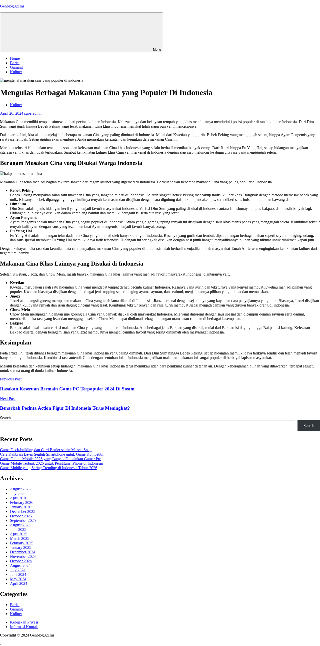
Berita (15, 63)
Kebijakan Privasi (24, 622)
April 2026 (18, 498)
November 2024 (23, 556)
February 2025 (21, 543)
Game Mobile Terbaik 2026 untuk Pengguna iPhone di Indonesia (51, 463)
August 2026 (20, 489)
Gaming (16, 67)
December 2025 (22, 511)
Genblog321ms (12, 6)
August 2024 (20, 565)
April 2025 (18, 534)
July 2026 (18, 493)
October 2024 (21, 561)
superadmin (33, 113)
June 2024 (18, 574)
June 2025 (18, 529)
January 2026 (20, 507)
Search (5, 418)
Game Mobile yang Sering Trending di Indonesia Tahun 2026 (48, 468)
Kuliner (16, 72)
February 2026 (21, 502)
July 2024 (18, 570)
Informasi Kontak (24, 627)
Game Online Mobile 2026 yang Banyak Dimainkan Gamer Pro (50, 459)
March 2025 (19, 538)
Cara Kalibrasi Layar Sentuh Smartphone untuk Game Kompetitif (52, 454)
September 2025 (23, 520)
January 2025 (20, 547)
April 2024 (18, 583)
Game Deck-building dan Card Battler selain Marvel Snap (46, 450)
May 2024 (18, 579)
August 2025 (20, 525)
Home (15, 58)
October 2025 (21, 516)
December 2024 (22, 552)
